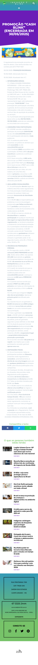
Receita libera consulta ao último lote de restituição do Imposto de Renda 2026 (24, 463)
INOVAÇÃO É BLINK (19, 3)
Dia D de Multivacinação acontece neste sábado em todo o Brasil (23, 486)
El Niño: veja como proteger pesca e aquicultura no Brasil (22, 475)
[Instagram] (9, 631)
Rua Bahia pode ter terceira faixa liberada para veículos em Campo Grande (23, 551)
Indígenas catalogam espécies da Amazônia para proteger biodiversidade (23, 524)
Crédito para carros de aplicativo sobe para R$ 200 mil (23, 511)
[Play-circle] (28, 631)
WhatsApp (30, 163)
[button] (34, 3)
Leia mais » (17, 456)
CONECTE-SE (19, 626)
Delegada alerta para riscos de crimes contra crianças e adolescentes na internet (23, 537)
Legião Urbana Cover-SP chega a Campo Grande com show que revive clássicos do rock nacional (24, 451)
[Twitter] (22, 631)
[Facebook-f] (16, 631)
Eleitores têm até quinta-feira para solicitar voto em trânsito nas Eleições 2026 (24, 564)
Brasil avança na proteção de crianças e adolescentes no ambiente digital (24, 499)
